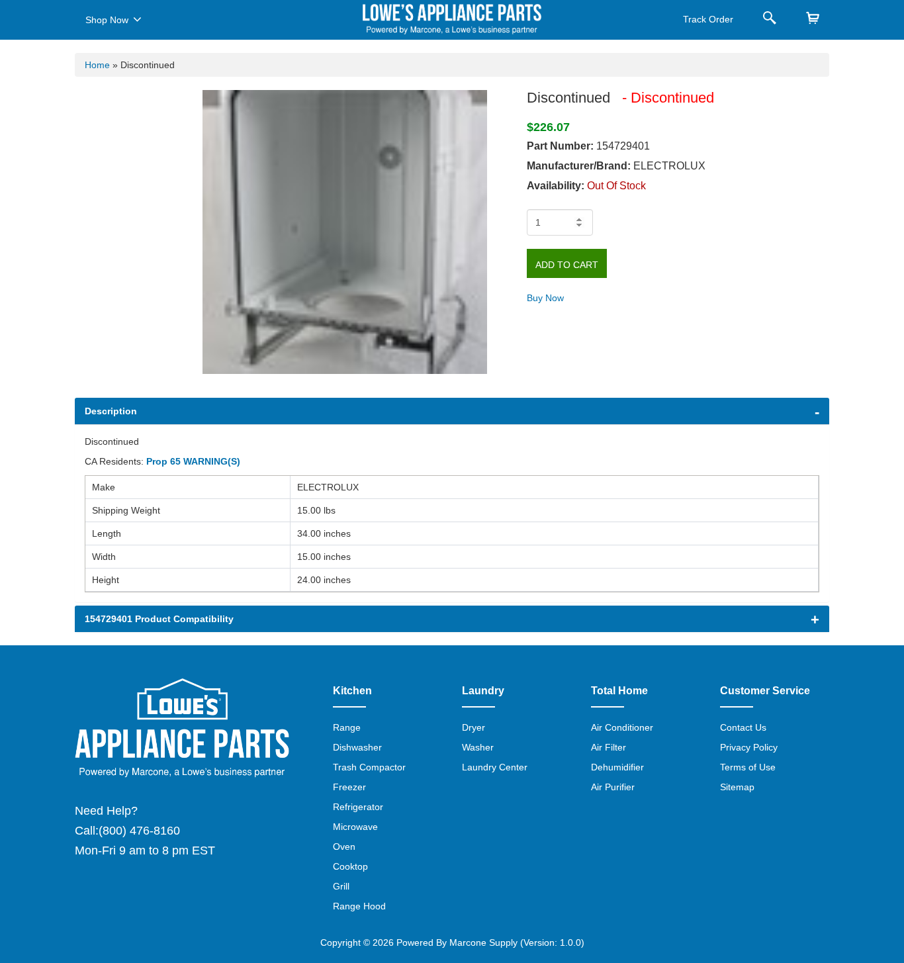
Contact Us (743, 727)
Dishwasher (357, 747)
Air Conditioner (622, 727)
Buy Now (545, 298)
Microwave (355, 826)
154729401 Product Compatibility (159, 619)
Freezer (349, 787)
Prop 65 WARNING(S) (193, 461)
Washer (478, 747)
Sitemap (737, 787)
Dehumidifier (617, 767)
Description (111, 411)
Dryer (473, 727)
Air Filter (608, 747)
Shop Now (106, 20)
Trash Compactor (369, 767)
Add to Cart (566, 264)
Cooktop (350, 866)
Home (97, 65)
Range (347, 727)
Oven (344, 846)
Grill (341, 886)
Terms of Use (748, 767)
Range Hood (359, 906)
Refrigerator (358, 807)
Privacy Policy (749, 747)
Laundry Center (494, 767)
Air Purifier (613, 787)
